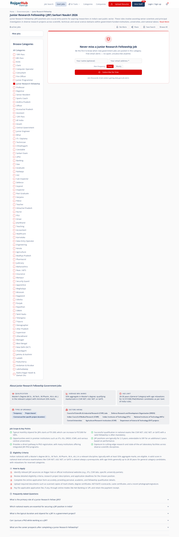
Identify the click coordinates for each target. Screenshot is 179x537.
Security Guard (22, 281)
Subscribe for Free (110, 72)
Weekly (118, 66)
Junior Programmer (24, 80)
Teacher (19, 204)
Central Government (25, 127)
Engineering (21, 244)
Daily (110, 66)
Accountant (21, 230)
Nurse (19, 211)
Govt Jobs (61, 4)
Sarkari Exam (22, 153)
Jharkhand (20, 222)
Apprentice (21, 285)
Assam (19, 124)
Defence (19, 182)
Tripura (19, 321)
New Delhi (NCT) (23, 347)
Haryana (20, 197)
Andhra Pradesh (23, 102)
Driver (19, 219)
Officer (19, 105)
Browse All (163, 27)
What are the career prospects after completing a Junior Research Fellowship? (44, 527)
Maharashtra (22, 266)
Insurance (20, 274)
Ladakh (19, 358)
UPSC (18, 157)
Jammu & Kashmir (24, 354)
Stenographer (22, 325)
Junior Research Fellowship (28, 83)
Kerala (19, 248)
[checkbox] (14, 54)
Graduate (20, 168)
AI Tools (74, 4)
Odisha (19, 299)
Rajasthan (20, 307)
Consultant (21, 72)
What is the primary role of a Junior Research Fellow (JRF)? (35, 499)
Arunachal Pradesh (24, 109)
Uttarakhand (21, 336)
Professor (20, 87)
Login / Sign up (154, 4)
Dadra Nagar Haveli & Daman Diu (25, 374)
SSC (18, 175)
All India (19, 120)
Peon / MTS (21, 270)
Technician (21, 142)
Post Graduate (22, 193)
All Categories (19, 50)
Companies (101, 4)
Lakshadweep (22, 369)
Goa (18, 164)
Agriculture (21, 252)
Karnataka (20, 237)
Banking (19, 160)
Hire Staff (138, 4)
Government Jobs (23, 12)
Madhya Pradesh (23, 255)
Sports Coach (22, 98)
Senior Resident (23, 94)
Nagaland (20, 296)
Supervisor (21, 332)
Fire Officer (21, 76)
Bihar (18, 135)
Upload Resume (122, 4)
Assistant (20, 113)
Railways (20, 171)
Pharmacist (21, 259)
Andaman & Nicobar (25, 365)
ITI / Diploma (21, 138)
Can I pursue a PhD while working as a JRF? (28, 520)
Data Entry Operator (25, 241)
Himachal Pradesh (24, 208)
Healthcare (21, 233)
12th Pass (20, 116)
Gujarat (19, 186)
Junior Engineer (23, 131)
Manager (20, 340)
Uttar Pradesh (22, 329)
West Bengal (21, 343)
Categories (88, 4)
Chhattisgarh (22, 146)
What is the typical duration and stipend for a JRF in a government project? (42, 513)
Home (12, 12)
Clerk (18, 65)
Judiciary (20, 263)
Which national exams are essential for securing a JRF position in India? (41, 506)
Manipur (20, 277)
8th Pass (20, 58)
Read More (164, 22)
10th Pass (20, 54)
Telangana (20, 318)
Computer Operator (25, 69)
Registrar (20, 91)
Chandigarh (21, 351)
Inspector (20, 190)
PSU (18, 215)
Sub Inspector (22, 179)
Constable (20, 149)
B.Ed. (18, 61)
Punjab (19, 303)
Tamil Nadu (21, 314)
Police (18, 201)
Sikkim (19, 310)
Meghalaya (21, 288)
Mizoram (20, 292)
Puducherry (21, 361)
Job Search (48, 4)
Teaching (20, 226)
